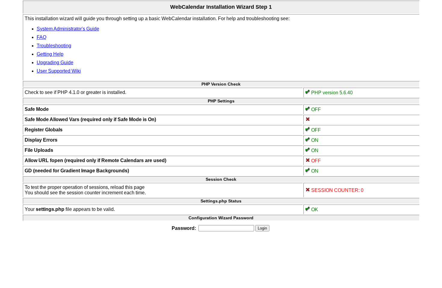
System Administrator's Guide (68, 28)
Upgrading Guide (55, 62)
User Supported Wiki (59, 71)
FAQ (41, 37)
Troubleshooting (54, 45)
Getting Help (50, 54)
